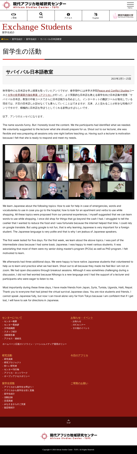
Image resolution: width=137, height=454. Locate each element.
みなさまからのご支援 (15, 404)
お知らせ (77, 321)
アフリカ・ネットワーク (16, 373)
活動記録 (8, 397)
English (96, 18)
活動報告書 (9, 335)
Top (69, 423)
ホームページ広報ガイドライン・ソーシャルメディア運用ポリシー (34, 344)
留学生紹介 (17, 39)
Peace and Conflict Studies (113, 90)
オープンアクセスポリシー (17, 376)
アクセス (68, 18)
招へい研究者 (10, 366)
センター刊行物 (11, 369)
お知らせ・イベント (82, 317)
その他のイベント (81, 328)
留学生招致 (8, 383)
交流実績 (8, 400)
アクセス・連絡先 (12, 338)
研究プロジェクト (12, 362)
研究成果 (8, 359)
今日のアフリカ (79, 355)
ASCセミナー (79, 325)
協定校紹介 (9, 407)
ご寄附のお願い (79, 383)
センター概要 (10, 321)
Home (6, 39)
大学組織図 (9, 328)
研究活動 (7, 355)
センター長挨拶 (11, 325)
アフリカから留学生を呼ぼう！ (19, 387)
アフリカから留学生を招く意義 (19, 390)
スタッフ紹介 (10, 331)
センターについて (12, 317)
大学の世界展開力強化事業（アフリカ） (30, 94)
